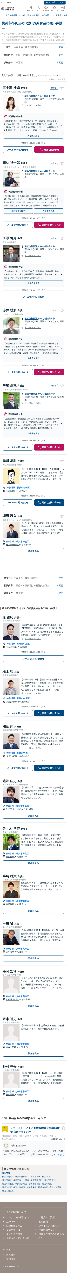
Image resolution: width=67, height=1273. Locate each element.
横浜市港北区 (22, 901)
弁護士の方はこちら (54, 2)
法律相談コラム (14, 1225)
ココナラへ (8, 3)
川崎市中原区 (23, 644)
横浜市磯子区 (36, 1180)
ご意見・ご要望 (47, 1217)
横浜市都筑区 (31, 96)
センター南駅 (12, 544)
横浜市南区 (7, 1180)
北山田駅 (11, 491)
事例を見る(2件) (18, 211)
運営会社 (10, 1255)
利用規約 (43, 1221)
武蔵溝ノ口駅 (12, 999)
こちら (58, 75)
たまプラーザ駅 (13, 809)
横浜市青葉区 (22, 806)
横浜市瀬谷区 (19, 1187)
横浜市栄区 (31, 1187)
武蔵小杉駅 (12, 702)
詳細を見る (33, 551)
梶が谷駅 (10, 952)
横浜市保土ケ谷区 (21, 1180)
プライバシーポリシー (50, 1225)
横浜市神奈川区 (22, 1176)
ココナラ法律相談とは (17, 1217)
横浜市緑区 (7, 1187)
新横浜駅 (10, 904)
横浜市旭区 (47, 1184)
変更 (61, 47)
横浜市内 (6, 1173)
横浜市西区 (35, 1176)
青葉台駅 (10, 856)
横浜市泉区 (43, 1187)
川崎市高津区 (22, 948)
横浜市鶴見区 (8, 1176)
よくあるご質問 (14, 1234)
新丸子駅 (10, 1094)
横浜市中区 (47, 1176)
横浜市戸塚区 (21, 1184)
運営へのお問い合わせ (17, 1238)
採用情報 (10, 1259)
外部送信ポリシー (48, 1229)
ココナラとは (13, 1229)
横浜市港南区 (34, 1184)
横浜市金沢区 (50, 1180)
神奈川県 (11, 487)
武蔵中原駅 (12, 647)
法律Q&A (11, 1221)
